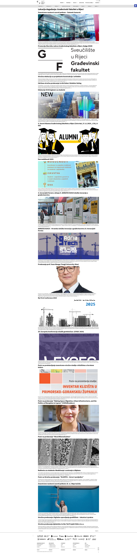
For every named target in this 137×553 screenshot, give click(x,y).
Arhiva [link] (86, 549)
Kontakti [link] (50, 549)
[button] (99, 0)
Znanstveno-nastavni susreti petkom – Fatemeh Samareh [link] (59, 12)
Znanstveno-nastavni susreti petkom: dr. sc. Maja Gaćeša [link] (59, 484)
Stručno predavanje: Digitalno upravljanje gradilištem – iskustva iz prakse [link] (65, 517)
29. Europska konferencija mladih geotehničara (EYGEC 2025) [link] (61, 332)
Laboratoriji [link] (81, 2)
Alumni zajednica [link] (75, 6)
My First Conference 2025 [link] (47, 298)
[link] (135, 5)
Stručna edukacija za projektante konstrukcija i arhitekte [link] (59, 76)
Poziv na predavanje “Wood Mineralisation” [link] (54, 437)
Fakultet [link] (61, 2)
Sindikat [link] (74, 549)
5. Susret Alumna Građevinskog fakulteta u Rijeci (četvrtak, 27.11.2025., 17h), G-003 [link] (68, 124)
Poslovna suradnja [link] (89, 2)
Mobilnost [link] (56, 6)
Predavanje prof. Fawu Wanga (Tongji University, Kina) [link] (58, 264)
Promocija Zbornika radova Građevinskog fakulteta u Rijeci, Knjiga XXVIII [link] (65, 46)
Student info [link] (40, 6)
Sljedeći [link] (97, 530)
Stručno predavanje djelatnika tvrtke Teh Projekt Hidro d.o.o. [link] (61, 524)
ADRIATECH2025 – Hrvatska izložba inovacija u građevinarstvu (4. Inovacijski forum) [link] (66, 230)
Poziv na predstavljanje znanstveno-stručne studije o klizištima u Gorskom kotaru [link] (66, 366)
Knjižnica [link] (96, 6)
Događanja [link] (63, 549)
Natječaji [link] (89, 6)
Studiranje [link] (68, 2)
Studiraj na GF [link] (48, 6)
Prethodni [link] (40, 530)
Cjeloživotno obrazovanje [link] (66, 6)
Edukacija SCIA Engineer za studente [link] (51, 90)
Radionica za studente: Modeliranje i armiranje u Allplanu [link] (59, 470)
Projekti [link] (82, 6)
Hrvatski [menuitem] (96, 0)
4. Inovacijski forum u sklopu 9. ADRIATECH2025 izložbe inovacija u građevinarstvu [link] (63, 194)
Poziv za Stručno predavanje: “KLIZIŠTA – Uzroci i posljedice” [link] (61, 477)
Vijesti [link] (38, 549)
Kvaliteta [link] (97, 2)
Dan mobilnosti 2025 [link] (45, 159)
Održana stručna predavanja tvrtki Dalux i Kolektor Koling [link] (59, 83)
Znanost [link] (74, 2)
